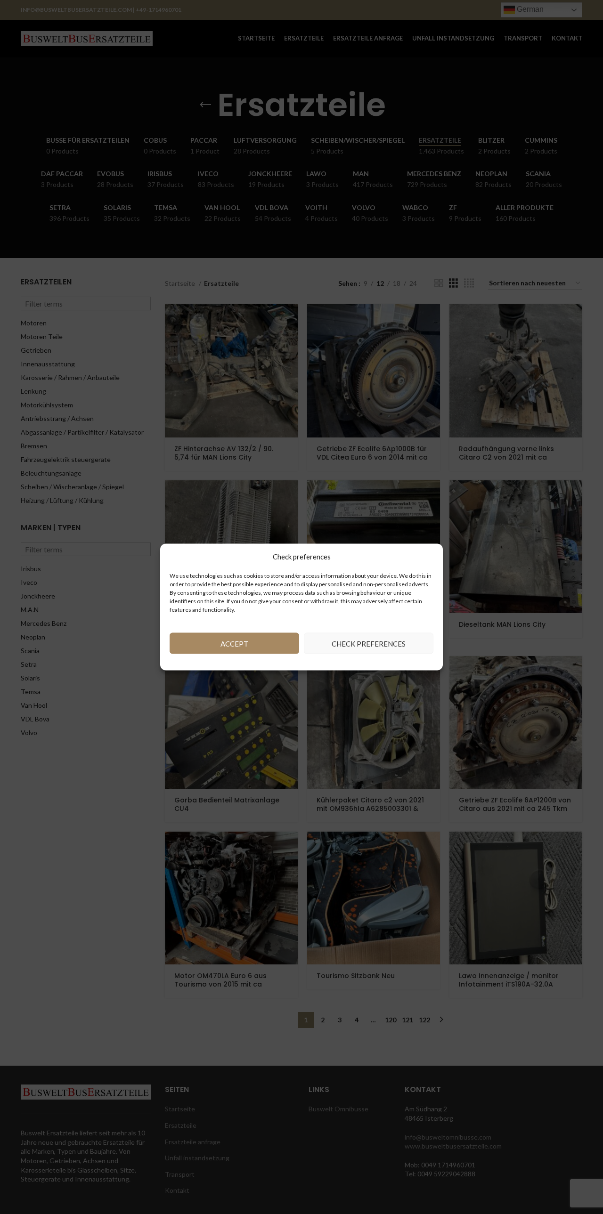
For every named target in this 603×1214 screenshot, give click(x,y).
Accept (234, 643)
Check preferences (369, 643)
